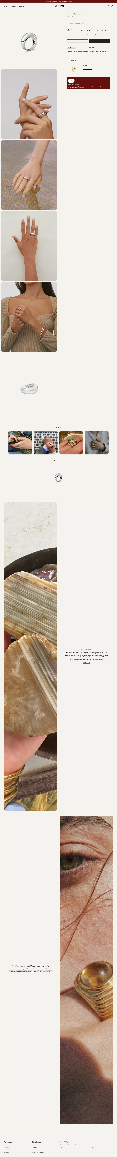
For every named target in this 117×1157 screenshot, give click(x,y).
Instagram (6, 1152)
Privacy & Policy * (76, 1144)
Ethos (5, 1150)
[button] (5, 6)
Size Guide (69, 29)
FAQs (33, 1154)
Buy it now (99, 41)
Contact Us (35, 1145)
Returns (34, 1150)
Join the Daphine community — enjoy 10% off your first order (58, 1)
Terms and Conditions (38, 1152)
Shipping (34, 1147)
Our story (6, 1147)
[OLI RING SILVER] (58, 477)
